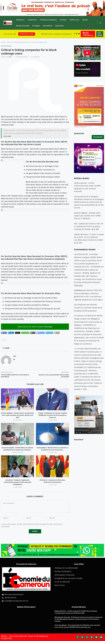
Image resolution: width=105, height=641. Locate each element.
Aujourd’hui (59, 26)
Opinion (85, 20)
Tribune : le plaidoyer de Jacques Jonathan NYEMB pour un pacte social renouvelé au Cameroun (52, 415)
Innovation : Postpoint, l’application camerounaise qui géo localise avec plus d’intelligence (17, 482)
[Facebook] (74, 34)
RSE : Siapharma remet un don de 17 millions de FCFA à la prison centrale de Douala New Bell (88, 226)
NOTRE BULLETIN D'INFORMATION (88, 34)
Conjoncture (32, 20)
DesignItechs (6, 638)
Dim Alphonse (80, 304)
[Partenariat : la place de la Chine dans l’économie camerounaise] (52, 466)
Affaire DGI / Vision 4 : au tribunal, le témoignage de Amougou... (59, 34)
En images (36, 26)
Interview (63, 20)
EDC (10, 57)
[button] (3, 8)
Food (4, 340)
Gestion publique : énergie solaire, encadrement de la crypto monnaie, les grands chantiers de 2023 (17, 415)
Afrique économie (22, 26)
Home (3, 42)
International (47, 26)
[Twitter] (76, 34)
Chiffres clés (74, 20)
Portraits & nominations (48, 20)
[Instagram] (87, 637)
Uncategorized (6, 46)
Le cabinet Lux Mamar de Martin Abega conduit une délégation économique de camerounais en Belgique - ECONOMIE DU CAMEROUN (88, 322)
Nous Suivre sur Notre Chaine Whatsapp (35, 327)
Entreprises (20, 20)
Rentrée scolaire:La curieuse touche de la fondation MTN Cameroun (88, 307)
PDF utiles (99, 34)
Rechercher (79, 133)
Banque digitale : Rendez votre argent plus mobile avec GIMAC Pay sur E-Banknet (87, 215)
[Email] (101, 637)
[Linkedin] (79, 34)
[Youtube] (96, 637)
